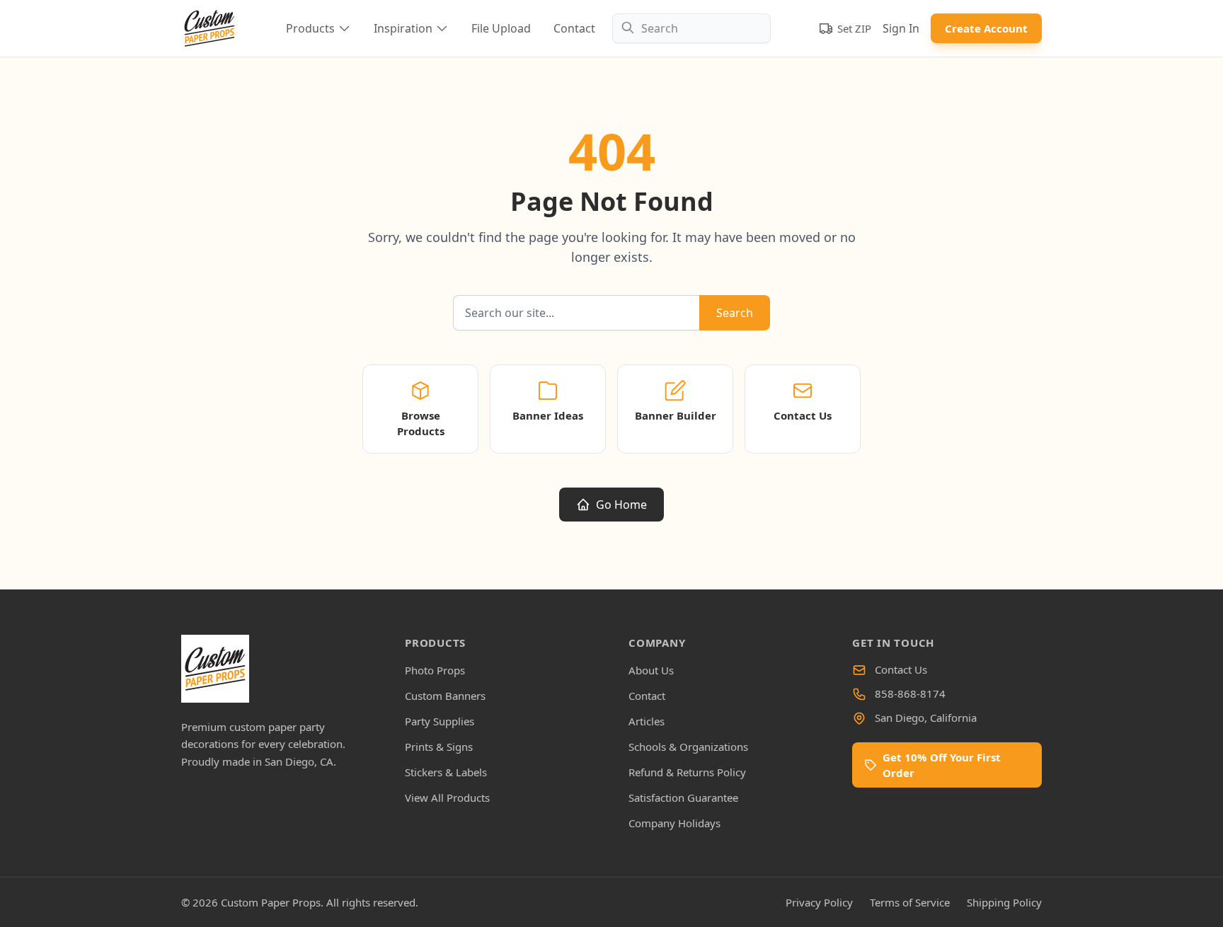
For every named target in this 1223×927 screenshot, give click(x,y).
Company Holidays (674, 823)
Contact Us (901, 669)
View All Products (447, 797)
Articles (646, 721)
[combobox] (691, 28)
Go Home (621, 504)
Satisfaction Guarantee (683, 797)
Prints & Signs (439, 746)
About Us (651, 670)
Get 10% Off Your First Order (942, 765)
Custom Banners (445, 696)
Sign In (901, 28)
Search (734, 313)
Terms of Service (910, 902)
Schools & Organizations (688, 746)
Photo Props (435, 670)
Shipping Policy (1004, 902)
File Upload (501, 28)
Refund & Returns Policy (687, 772)
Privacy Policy (819, 902)
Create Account (986, 28)
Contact (574, 28)
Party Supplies (439, 721)
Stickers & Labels (446, 772)
